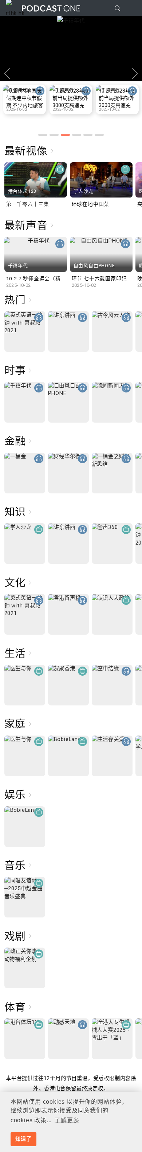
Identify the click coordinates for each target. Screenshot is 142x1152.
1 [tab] (42, 135)
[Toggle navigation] (131, 8)
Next (134, 73)
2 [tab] (54, 135)
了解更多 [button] (67, 1120)
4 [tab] (76, 135)
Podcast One (51, 8)
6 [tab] (99, 135)
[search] (117, 8)
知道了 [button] (23, 1139)
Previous (7, 73)
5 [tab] (87, 135)
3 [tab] (65, 135)
